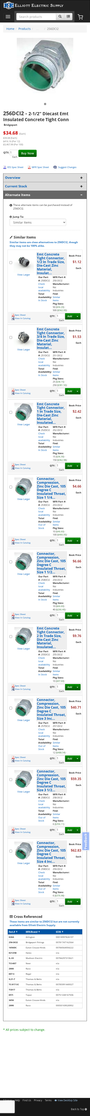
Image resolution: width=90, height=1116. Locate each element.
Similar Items (56, 299)
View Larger (23, 274)
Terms (48, 1100)
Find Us (27, 1100)
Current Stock (16, 186)
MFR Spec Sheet (40, 167)
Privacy (38, 1100)
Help (17, 1100)
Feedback (85, 841)
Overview (12, 178)
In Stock (42, 300)
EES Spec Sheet (15, 167)
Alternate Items (17, 195)
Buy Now (27, 153)
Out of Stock (41, 526)
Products (24, 29)
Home (10, 29)
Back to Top (78, 1109)
